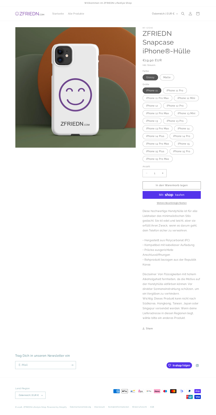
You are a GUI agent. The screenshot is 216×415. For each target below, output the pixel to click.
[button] (183, 13)
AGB (152, 407)
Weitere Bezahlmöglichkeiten (172, 203)
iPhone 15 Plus (155, 151)
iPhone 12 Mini (186, 98)
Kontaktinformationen (118, 407)
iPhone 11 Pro (175, 90)
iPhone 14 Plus (155, 136)
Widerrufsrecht (139, 407)
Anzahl (146, 166)
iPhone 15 (184, 143)
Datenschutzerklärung (80, 407)
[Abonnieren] (72, 365)
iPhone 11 (152, 90)
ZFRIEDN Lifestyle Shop (34, 407)
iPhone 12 (152, 105)
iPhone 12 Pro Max (157, 113)
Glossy (150, 77)
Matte (167, 77)
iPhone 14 (184, 128)
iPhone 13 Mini (186, 113)
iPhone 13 (152, 121)
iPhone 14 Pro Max (157, 143)
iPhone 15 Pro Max (157, 159)
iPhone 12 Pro (175, 105)
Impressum (99, 407)
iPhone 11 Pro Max (157, 98)
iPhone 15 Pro (181, 151)
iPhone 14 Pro (181, 136)
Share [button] (149, 328)
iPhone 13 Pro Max (157, 128)
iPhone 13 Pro (175, 121)
